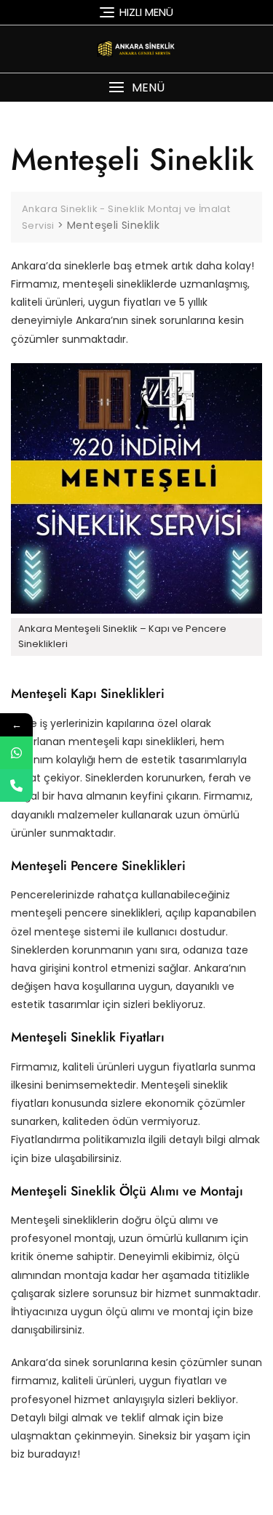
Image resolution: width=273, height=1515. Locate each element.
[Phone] (16, 785)
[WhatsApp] (16, 752)
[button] (136, 87)
